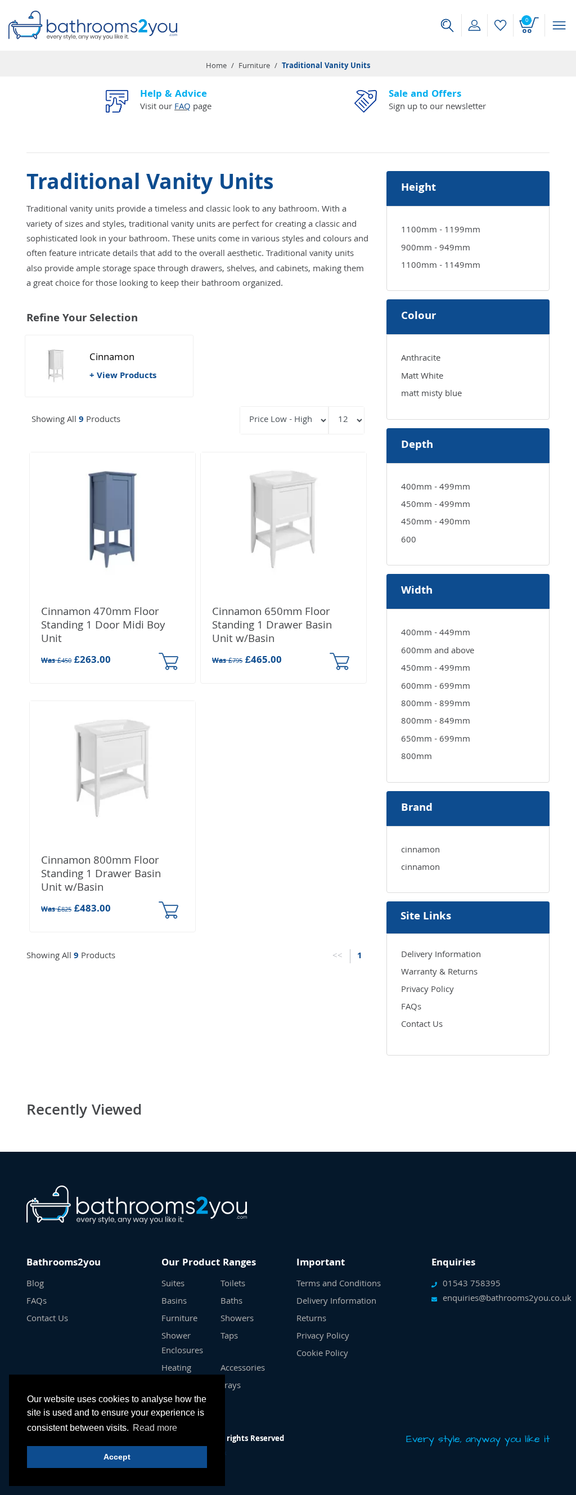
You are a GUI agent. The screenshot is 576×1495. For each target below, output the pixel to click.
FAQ (182, 107)
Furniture (254, 66)
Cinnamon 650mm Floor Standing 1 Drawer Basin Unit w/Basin (272, 626)
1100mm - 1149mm (440, 266)
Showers (237, 1319)
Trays (230, 1386)
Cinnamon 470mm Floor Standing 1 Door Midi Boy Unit (103, 626)
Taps (229, 1337)
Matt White (422, 377)
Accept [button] (117, 1456)
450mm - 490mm (435, 522)
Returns (311, 1319)
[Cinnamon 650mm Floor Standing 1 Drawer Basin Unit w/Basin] (283, 520)
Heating (176, 1369)
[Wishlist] (500, 25)
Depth (417, 446)
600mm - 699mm (435, 687)
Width (417, 591)
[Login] (474, 25)
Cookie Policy (322, 1354)
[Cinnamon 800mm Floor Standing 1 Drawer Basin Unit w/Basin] (112, 768)
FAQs (411, 1007)
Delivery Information (441, 955)
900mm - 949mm (435, 248)
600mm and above (437, 651)
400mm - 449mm (435, 633)
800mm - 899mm (435, 704)
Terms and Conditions (338, 1284)
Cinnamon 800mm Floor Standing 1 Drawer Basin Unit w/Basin (101, 874)
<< (337, 956)
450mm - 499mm (435, 505)
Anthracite (420, 359)
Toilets (232, 1284)
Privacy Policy (427, 990)
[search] (447, 25)
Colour (418, 317)
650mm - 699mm (435, 740)
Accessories (242, 1369)
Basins (174, 1302)
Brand (417, 809)
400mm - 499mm (435, 488)
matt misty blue (431, 394)
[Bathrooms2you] (92, 25)
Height (418, 188)
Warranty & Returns (439, 973)
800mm (416, 757)
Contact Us (422, 1025)
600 (408, 540)
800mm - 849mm (435, 722)
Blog (35, 1284)
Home (216, 66)
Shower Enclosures (182, 1344)
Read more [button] (155, 1428)
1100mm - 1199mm (440, 230)
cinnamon (420, 850)
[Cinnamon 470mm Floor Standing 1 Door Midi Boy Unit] (112, 520)
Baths (231, 1302)
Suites (172, 1284)
